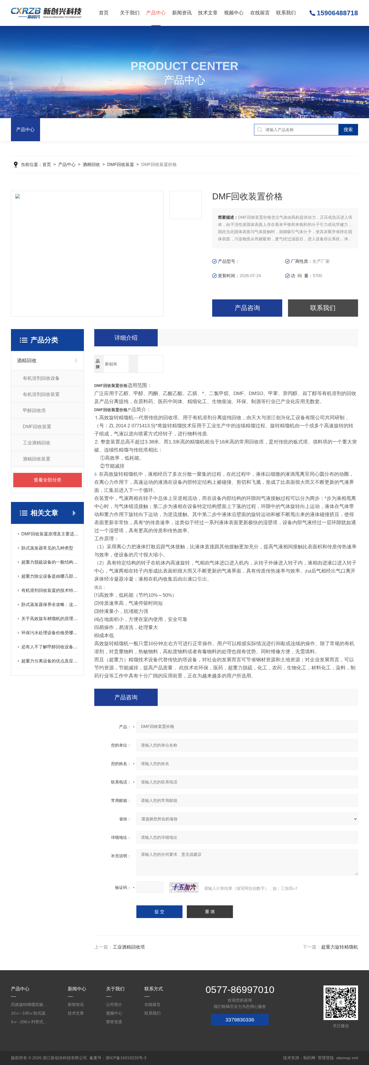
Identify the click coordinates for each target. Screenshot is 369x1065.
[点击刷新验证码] (184, 887)
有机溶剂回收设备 (41, 378)
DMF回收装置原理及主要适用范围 (50, 533)
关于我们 (130, 13)
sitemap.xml (347, 1057)
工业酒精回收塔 (129, 947)
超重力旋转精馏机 (339, 947)
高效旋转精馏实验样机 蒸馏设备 (31, 1004)
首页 (104, 13)
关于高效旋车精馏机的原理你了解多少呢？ (50, 618)
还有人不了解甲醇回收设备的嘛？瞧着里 (50, 646)
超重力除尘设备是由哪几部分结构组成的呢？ (50, 576)
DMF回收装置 (120, 164)
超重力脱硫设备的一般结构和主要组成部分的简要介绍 (50, 562)
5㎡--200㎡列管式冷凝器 (31, 1021)
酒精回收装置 (36, 458)
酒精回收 (91, 164)
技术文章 (208, 13)
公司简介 (114, 1004)
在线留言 (260, 13)
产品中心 (156, 13)
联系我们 (286, 13)
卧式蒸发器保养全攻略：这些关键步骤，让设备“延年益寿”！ (50, 604)
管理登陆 (326, 1057)
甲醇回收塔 (34, 410)
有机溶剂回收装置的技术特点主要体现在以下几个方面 (50, 590)
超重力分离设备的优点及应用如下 (50, 660)
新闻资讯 (182, 13)
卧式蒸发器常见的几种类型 (47, 547)
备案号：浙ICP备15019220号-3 (117, 1057)
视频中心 (234, 13)
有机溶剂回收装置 (41, 394)
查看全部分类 (47, 479)
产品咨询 (247, 307)
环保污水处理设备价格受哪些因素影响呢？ (50, 632)
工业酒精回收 (36, 442)
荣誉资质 (114, 1021)
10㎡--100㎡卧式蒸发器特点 (31, 1013)
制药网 (309, 1057)
